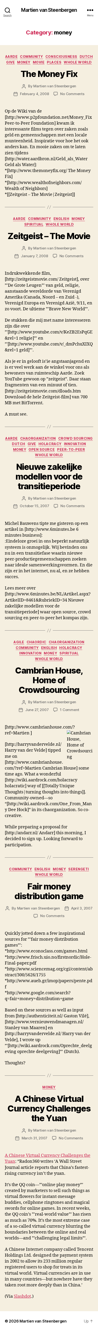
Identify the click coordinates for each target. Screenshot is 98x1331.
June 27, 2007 (37, 710)
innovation (75, 444)
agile (19, 642)
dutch (86, 57)
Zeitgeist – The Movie (49, 236)
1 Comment (69, 710)
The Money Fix (49, 74)
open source (42, 449)
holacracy (50, 444)
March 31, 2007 (34, 1138)
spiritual (34, 224)
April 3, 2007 (82, 908)
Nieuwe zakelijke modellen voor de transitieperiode (48, 476)
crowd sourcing (75, 438)
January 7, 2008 (34, 256)
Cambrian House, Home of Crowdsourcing (49, 680)
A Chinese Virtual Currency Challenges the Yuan (49, 1108)
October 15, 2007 (34, 506)
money (23, 62)
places (54, 62)
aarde (11, 57)
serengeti (78, 869)
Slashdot (22, 1296)
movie (39, 62)
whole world (78, 62)
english (61, 219)
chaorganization (38, 438)
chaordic (36, 642)
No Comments (72, 94)
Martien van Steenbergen (49, 10)
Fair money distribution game (49, 891)
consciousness (61, 57)
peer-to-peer (71, 449)
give (10, 62)
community (31, 57)
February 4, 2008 (34, 94)
